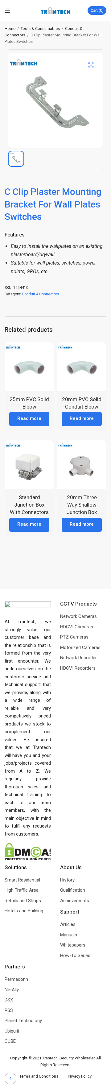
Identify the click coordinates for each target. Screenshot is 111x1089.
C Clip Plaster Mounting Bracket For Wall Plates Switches (53, 204)
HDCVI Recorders (78, 668)
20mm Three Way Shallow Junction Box (82, 504)
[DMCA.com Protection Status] (28, 851)
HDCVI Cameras (76, 627)
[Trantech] (55, 10)
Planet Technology (23, 1020)
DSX (9, 1000)
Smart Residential (22, 880)
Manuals (68, 935)
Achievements (74, 900)
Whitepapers (72, 945)
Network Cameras (78, 616)
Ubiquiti (12, 1031)
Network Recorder (78, 657)
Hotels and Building (24, 911)
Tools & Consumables (40, 28)
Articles (68, 924)
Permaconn (16, 979)
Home (10, 28)
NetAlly (12, 989)
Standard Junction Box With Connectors (29, 504)
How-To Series (75, 955)
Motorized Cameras (80, 647)
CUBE (10, 1041)
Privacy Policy (80, 1076)
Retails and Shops (23, 900)
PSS (9, 1010)
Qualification (72, 890)
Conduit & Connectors (40, 294)
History (67, 880)
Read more (29, 418)
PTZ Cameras (74, 637)
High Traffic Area (22, 890)
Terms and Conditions (43, 1076)
